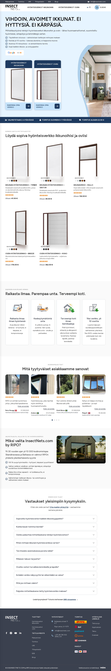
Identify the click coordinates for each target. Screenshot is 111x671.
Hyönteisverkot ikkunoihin (37, 622)
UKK (29, 2)
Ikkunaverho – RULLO (83, 185)
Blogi (56, 2)
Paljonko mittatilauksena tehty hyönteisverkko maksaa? (41, 591)
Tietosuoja (96, 623)
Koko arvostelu (23, 406)
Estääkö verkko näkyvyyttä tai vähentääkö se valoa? (40, 575)
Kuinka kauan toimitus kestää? (29, 527)
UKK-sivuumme (69, 599)
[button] (52, 420)
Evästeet (95, 635)
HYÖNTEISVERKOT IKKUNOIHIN (40, 7)
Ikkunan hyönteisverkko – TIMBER (21, 185)
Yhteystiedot (39, 2)
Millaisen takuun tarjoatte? (28, 559)
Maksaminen (9, 2)
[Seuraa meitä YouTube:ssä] (15, 633)
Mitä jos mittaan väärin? (27, 583)
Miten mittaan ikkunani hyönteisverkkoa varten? (38, 543)
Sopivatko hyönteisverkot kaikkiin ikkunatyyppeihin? (39, 519)
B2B (49, 2)
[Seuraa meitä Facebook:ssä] (6, 633)
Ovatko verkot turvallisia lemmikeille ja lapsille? (37, 567)
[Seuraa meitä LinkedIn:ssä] (20, 633)
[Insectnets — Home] (12, 7)
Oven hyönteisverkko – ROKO (53, 253)
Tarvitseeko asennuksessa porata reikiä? (34, 551)
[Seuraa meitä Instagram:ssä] (11, 633)
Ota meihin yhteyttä (59, 507)
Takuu (94, 631)
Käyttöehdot (96, 627)
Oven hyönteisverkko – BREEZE (19, 253)
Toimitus (21, 2)
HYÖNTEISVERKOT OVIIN (69, 7)
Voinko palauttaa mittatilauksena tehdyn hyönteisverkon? (42, 535)
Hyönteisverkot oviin (37, 628)
